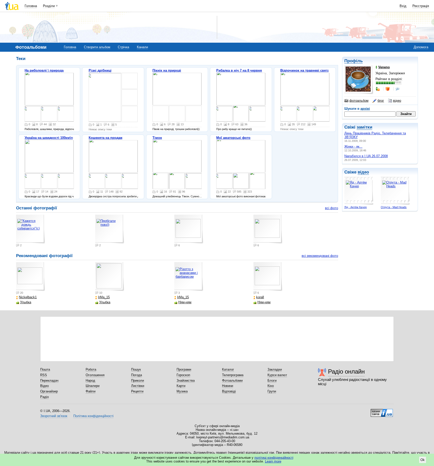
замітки (364, 127)
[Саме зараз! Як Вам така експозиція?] (288, 114)
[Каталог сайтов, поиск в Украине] (382, 411)
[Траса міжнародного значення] (49, 156)
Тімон (157, 138)
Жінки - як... (353, 146)
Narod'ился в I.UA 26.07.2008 (366, 156)
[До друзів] (378, 89)
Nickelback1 (28, 297)
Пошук (136, 369)
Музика (182, 391)
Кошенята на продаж (105, 138)
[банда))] (113, 181)
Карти (181, 386)
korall (260, 297)
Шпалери (92, 386)
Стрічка (123, 47)
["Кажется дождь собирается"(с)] (33, 114)
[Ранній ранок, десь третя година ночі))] (240, 89)
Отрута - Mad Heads (394, 207)
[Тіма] (194, 181)
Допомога (421, 47)
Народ (90, 380)
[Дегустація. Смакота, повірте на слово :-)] (305, 114)
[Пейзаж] (177, 89)
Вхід (403, 6)
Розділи (49, 6)
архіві (365, 108)
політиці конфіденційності (273, 457)
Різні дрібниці (100, 70)
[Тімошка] (177, 181)
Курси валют (277, 375)
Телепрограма (232, 375)
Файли (90, 391)
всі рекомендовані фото (320, 256)
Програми (184, 369)
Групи (271, 391)
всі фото (331, 208)
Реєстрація (420, 6)
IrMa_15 (104, 297)
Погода (136, 375)
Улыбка (25, 302)
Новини (227, 386)
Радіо (44, 397)
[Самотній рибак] (240, 156)
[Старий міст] (33, 181)
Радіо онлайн (346, 371)
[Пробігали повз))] (49, 114)
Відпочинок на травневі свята (304, 70)
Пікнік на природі (166, 70)
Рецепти (137, 391)
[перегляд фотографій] (49, 89)
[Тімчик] (177, 156)
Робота (91, 369)
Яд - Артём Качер (355, 207)
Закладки (274, 369)
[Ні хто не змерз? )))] (105, 97)
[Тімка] (160, 181)
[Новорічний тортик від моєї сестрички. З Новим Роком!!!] (224, 181)
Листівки (137, 386)
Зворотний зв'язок (53, 416)
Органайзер (49, 391)
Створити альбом (97, 47)
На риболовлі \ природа (44, 70)
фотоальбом (358, 100)
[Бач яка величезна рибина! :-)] (241, 114)
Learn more (273, 461)
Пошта (45, 369)
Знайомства (186, 380)
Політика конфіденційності (93, 416)
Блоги (272, 380)
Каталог (228, 369)
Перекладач (49, 380)
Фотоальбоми (232, 380)
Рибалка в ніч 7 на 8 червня (239, 70)
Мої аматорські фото (233, 138)
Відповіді (229, 391)
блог (380, 100)
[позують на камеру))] (113, 156)
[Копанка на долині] (321, 114)
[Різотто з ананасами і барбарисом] (188, 276)
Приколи (137, 380)
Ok (422, 460)
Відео (44, 386)
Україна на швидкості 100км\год (50, 138)
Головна (31, 6)
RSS (43, 375)
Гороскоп (183, 375)
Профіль (353, 61)
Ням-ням (184, 302)
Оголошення (95, 375)
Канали (142, 47)
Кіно (270, 386)
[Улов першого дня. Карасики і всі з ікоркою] (305, 89)
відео (397, 100)
